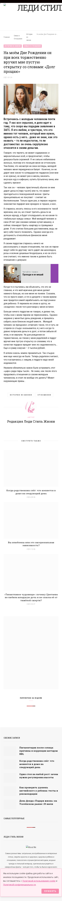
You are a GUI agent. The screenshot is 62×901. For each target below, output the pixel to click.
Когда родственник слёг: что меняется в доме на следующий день (31, 492)
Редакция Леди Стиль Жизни (31, 421)
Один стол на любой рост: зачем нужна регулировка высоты (38, 776)
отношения (44, 395)
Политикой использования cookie (39, 880)
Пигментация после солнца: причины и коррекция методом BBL (38, 750)
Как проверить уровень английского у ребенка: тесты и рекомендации (38, 790)
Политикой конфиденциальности (19, 884)
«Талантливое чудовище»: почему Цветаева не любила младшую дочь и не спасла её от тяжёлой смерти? (31, 597)
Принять (50, 891)
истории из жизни (21, 395)
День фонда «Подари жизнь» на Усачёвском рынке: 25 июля (38, 802)
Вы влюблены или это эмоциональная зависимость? (31, 544)
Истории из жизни (13, 46)
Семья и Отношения (32, 46)
